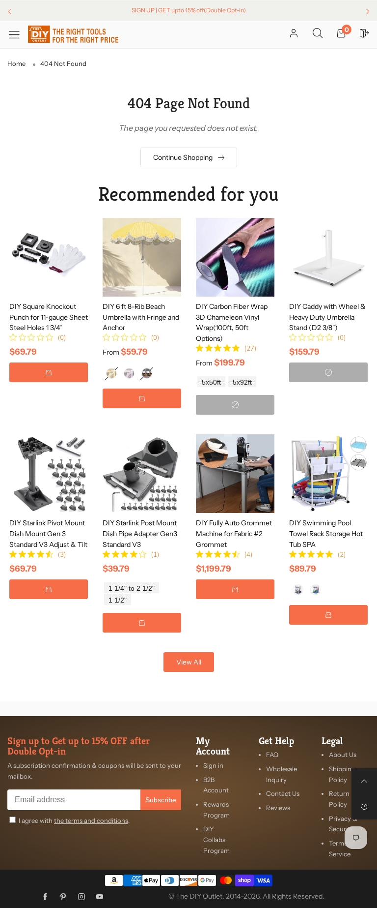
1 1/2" (117, 600)
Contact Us (282, 793)
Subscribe (160, 800)
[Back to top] (364, 781)
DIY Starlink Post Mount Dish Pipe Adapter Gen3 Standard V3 (140, 533)
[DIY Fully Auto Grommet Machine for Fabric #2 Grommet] (235, 473)
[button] (48, 372)
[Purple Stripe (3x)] (146, 373)
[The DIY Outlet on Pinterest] (63, 897)
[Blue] (315, 589)
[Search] (317, 34)
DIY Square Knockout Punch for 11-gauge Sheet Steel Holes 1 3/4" (48, 317)
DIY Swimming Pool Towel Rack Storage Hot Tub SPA (326, 533)
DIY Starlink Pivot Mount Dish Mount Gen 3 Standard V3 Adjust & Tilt (48, 533)
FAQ (272, 754)
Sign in (213, 765)
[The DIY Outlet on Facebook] (45, 897)
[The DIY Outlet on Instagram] (81, 897)
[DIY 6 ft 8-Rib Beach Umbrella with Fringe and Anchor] (142, 257)
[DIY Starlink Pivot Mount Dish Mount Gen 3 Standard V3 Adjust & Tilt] (48, 473)
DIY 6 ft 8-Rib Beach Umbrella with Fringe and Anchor (141, 317)
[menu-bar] (17, 34)
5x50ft (211, 382)
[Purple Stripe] (129, 373)
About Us (342, 754)
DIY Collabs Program (216, 839)
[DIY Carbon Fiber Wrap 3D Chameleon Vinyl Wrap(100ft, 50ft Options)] (235, 257)
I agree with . (74, 820)
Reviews (278, 808)
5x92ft (242, 382)
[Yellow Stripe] (111, 373)
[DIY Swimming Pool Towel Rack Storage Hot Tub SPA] (328, 473)
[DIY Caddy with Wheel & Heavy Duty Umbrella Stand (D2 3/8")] (328, 257)
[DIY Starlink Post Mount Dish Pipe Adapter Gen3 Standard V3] (142, 473)
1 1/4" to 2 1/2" (131, 588)
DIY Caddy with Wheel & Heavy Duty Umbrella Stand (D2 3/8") (327, 317)
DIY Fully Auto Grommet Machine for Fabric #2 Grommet (234, 533)
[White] (298, 589)
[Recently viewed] (364, 806)
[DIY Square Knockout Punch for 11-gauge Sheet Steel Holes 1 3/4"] (48, 257)
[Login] (294, 34)
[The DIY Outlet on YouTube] (100, 897)
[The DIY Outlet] (73, 34)
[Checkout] (365, 34)
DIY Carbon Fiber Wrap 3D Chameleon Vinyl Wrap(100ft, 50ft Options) (232, 322)
